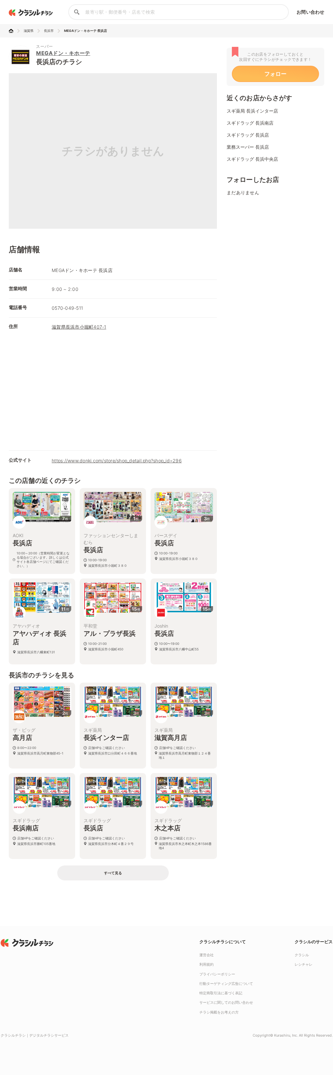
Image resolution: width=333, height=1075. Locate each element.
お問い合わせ (310, 12)
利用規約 (206, 964)
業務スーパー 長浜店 (248, 147)
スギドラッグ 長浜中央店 (252, 159)
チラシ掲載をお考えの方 (219, 1012)
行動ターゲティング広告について (226, 983)
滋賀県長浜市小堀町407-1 (79, 327)
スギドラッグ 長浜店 (248, 135)
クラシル (302, 955)
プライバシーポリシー (217, 974)
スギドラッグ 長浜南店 (250, 123)
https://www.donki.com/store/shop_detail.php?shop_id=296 (117, 460)
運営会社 (206, 955)
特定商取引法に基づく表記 (220, 993)
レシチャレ (304, 964)
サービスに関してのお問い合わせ (226, 1002)
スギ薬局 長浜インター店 (252, 111)
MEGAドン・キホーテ (63, 53)
